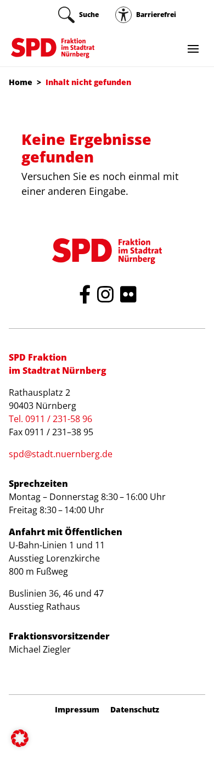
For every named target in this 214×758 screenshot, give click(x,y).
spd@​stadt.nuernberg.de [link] (60, 454)
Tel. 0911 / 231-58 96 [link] (50, 419)
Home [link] (20, 82)
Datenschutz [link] (134, 710)
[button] (20, 738)
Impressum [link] (77, 710)
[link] (78, 15)
